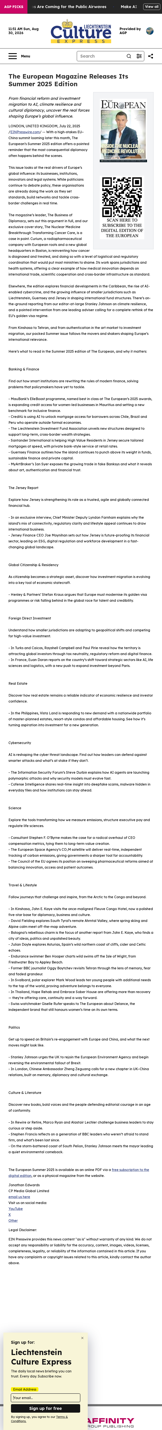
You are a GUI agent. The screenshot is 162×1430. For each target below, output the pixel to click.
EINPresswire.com (25, 132)
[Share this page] (151, 56)
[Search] (129, 56)
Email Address (24, 1389)
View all (151, 6)
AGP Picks (13, 7)
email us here (19, 1197)
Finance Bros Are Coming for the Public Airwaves (58, 6)
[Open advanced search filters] (139, 56)
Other (13, 1220)
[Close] (82, 1338)
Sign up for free (45, 1408)
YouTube (15, 1209)
